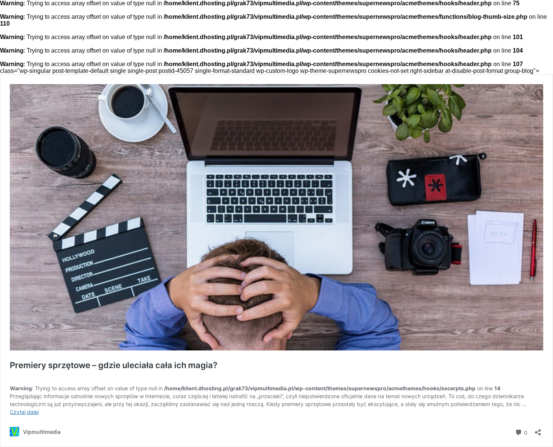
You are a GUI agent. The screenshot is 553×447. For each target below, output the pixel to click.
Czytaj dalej (24, 412)
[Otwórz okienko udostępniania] (538, 430)
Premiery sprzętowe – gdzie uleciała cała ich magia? (113, 365)
